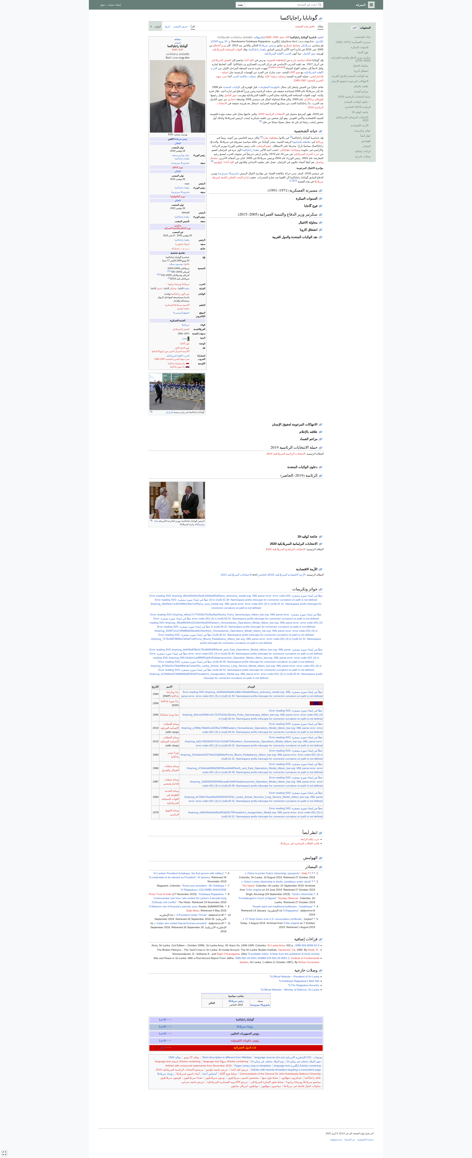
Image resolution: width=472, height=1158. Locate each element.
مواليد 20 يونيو (191, 1057)
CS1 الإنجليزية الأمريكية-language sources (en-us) (282, 1057)
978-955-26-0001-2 (278, 958)
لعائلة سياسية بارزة (301, 60)
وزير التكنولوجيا (177, 196)
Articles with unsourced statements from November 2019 (198, 1065)
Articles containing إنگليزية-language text (297, 1065)
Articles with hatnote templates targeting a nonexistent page (286, 1069)
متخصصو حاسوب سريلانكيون (243, 1077)
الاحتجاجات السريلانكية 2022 (236, 574)
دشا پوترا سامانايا (169, 714)
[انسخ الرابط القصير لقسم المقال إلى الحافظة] (320, 131)
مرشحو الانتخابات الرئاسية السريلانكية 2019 (179, 1069)
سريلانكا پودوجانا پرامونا (178, 284)
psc (282, 37)
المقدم (178, 42)
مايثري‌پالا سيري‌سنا (180, 163)
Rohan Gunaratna (308, 962)
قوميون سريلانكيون (170, 1077)
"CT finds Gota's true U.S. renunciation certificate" (279, 919)
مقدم (184, 338)
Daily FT (306, 873)
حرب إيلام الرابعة (310, 839)
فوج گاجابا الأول (182, 348)
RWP (174, 50)
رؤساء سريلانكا (245, 1026)
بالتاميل (319, 41)
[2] (168, 271)
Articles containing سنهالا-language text (225, 1061)
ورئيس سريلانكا (267, 45)
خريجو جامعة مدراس (192, 1082)
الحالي (178, 143)
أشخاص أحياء (209, 1073)
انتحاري (232, 99)
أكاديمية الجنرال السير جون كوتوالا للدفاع (170, 351)
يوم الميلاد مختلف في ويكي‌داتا (267, 1061)
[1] (170, 271)
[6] (260, 121)
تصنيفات (317, 1057)
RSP (180, 50)
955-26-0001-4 (250, 958)
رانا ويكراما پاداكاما (176, 363)
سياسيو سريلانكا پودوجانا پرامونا (303, 1082)
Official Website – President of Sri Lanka (296, 976)
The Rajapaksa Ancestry (305, 985)
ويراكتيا (319, 141)
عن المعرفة (349, 1139)
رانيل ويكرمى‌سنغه (180, 155)
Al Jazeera (204, 877)
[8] (261, 137)
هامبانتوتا (297, 141)
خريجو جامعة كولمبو (217, 1069)
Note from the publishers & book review (295, 953)
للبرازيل (169, 412)
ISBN (298, 945)
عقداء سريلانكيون (193, 1077)
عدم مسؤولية (336, 1139)
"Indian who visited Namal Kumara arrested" (190, 923)
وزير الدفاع (178, 167)
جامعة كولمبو (183, 308)
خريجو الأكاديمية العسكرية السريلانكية (227, 1082)
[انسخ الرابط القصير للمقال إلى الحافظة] (320, 18)
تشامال (173, 288)
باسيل (159, 288)
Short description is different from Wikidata (227, 1057)
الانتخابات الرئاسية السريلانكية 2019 (285, 453)
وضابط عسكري (291, 45)
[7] (291, 137)
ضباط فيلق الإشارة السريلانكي (267, 1082)
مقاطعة (306, 141)
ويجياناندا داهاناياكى (290, 149)
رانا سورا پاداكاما (177, 367)
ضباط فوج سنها (270, 1077)
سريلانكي (306, 45)
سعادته (177, 39)
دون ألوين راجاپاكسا (180, 294)
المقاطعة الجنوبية (276, 60)
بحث (240, 4)
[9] (212, 161)
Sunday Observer (288, 898)
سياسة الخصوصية (365, 1139)
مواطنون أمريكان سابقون (244, 1086)
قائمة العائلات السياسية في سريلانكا (300, 843)
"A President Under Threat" (200, 914)
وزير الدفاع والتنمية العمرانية (177, 228)
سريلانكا (185, 325)
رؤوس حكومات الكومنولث (245, 1040)
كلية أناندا (249, 60)
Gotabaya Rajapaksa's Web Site (300, 980)
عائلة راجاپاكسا (313, 1077)
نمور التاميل (309, 53)
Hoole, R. (313, 949)
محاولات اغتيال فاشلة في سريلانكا (302, 1086)
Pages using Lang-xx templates (252, 1065)
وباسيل (319, 162)
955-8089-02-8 (310, 945)
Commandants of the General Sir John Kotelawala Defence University (280, 1073)
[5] (169, 278)
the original (255, 889)
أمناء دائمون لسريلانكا (188, 1073)
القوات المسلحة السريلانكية (227, 49)
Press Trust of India (160, 894)
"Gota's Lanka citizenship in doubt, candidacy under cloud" (278, 881)
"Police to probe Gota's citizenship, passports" (280, 873)
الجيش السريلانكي (180, 329)
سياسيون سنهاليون (271, 1086)
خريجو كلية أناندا (239, 1069)
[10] (295, 180)
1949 (215, 41)
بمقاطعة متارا (270, 137)
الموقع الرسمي (182, 312)
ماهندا (186, 288)
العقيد (320, 37)
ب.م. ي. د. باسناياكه (180, 248)
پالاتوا (187, 264)
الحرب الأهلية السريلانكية (177, 355)
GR (287, 37)
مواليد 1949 (174, 1057)
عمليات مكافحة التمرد (244, 76)
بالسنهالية (259, 37)
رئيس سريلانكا (180, 139)
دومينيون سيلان (176, 264)
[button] (371, 4)
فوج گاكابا (184, 343)
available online (259, 953)
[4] (158, 274)
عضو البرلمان (264, 145)
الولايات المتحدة (231, 87)
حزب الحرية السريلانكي (306, 154)
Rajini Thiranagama (228, 953)
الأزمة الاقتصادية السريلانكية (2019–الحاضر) (281, 574)
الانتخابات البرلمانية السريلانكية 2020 (285, 549)
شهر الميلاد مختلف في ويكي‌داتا (304, 1061)
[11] (291, 180)
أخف (354, 27)
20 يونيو (223, 41)
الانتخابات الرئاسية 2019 (271, 113)
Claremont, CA (286, 949)
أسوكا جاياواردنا (182, 244)
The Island (248, 885)
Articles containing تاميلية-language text (177, 1061)
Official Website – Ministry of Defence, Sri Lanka (291, 989)
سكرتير (177, 225)
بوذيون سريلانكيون (215, 1077)
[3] (160, 274)
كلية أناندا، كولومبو (224, 162)
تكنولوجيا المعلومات (269, 87)
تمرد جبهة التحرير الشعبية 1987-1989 (171, 359)
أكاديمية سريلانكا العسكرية (177, 305)
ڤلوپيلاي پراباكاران (313, 99)
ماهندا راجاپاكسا (182, 158)
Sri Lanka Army (276, 945)
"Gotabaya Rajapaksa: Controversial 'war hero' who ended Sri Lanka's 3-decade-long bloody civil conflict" (190, 898)
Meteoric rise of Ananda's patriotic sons (174, 906)
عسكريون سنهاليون (291, 1077)
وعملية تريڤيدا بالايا (275, 76)
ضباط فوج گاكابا (228, 1073)
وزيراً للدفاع (219, 45)
